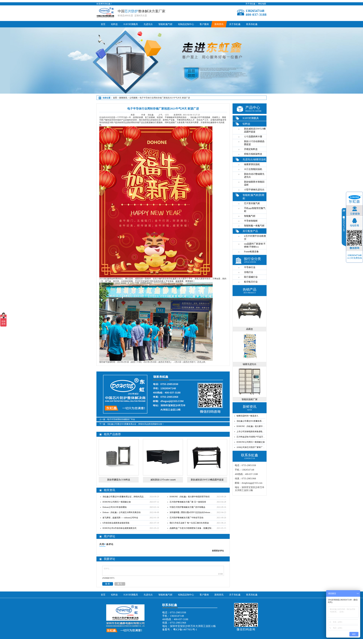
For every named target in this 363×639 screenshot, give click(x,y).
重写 (119, 584)
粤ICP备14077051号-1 (184, 629)
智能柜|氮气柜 (165, 24)
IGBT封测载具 (131, 24)
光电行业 (248, 272)
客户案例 (204, 24)
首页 (103, 24)
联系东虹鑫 (252, 24)
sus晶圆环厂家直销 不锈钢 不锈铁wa (255, 245)
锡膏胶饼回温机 (252, 164)
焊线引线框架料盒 (253, 154)
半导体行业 (249, 267)
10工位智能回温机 (253, 169)
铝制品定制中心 (186, 24)
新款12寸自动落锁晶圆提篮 (254, 143)
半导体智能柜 (251, 221)
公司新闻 (133, 98)
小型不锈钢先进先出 (254, 189)
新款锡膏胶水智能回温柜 (254, 183)
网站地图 (262, 4)
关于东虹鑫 (250, 4)
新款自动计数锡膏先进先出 (254, 175)
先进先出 (148, 24)
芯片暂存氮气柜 (252, 203)
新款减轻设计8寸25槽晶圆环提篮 (255, 130)
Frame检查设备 (251, 251)
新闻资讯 (218, 24)
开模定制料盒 (251, 149)
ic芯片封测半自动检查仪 (255, 237)
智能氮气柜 (249, 216)
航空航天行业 (251, 282)
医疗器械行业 (251, 277)
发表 (107, 584)
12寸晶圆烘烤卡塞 (253, 136)
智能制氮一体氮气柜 (254, 225)
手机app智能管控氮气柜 (254, 209)
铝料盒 (114, 24)
